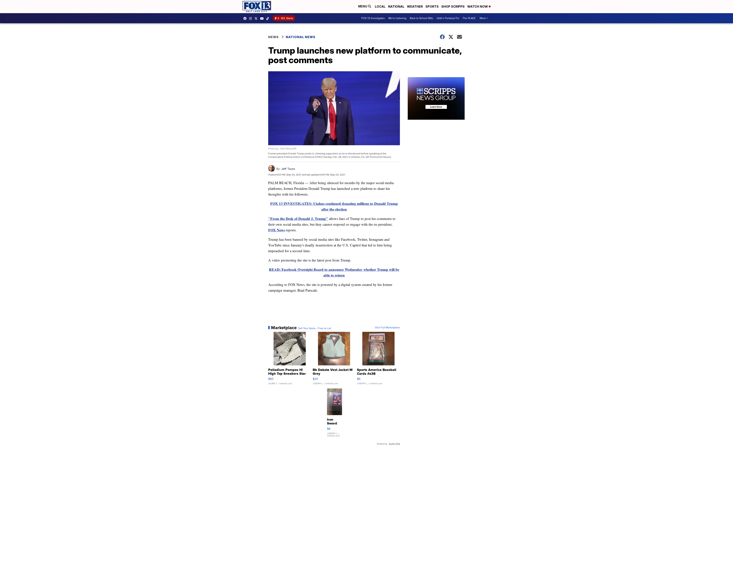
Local (380, 6)
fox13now (251, 18)
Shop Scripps (453, 6)
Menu (363, 6)
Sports (432, 6)
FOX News (276, 230)
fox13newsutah (245, 18)
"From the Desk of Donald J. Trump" (298, 218)
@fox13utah (268, 18)
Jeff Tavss (288, 169)
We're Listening (397, 18)
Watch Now (478, 6)
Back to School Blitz (421, 18)
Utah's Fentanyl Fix (448, 18)
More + (484, 18)
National (396, 6)
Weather (415, 6)
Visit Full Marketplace (387, 327)
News (273, 37)
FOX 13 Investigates (373, 18)
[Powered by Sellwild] (394, 444)
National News (300, 37)
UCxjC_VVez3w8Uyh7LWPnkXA (263, 18)
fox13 (256, 18)
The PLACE (469, 18)
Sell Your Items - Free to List (314, 328)
